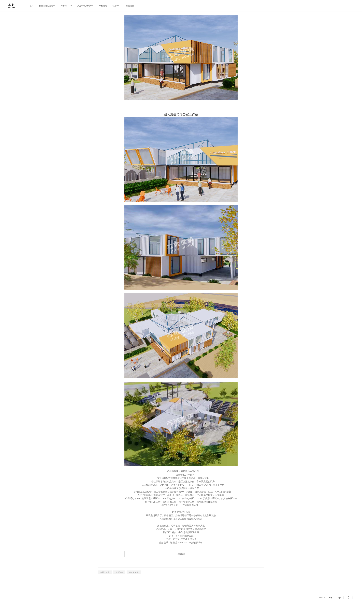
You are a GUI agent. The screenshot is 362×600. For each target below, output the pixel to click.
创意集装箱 (133, 572)
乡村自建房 (104, 572)
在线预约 (181, 554)
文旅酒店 (119, 572)
